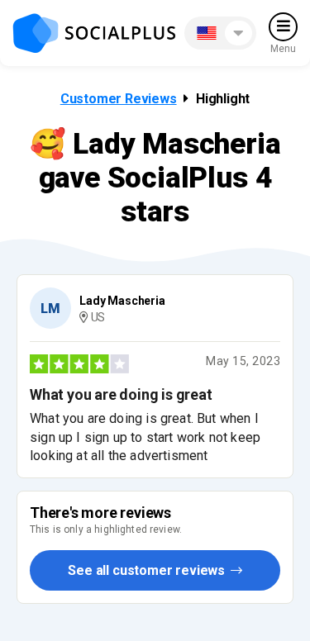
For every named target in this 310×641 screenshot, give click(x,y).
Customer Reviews (118, 99)
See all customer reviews (148, 570)
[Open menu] (283, 26)
